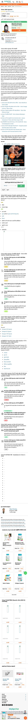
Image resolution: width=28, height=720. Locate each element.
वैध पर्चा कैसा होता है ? (8, 39)
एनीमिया (5, 144)
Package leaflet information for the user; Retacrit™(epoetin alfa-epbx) (13, 520)
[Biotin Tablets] (7, 577)
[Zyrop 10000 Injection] (20, 673)
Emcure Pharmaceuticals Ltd (10, 33)
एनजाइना (5, 352)
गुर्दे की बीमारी (6, 357)
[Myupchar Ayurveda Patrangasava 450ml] (6, 28)
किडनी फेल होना (7, 368)
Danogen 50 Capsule (6, 331)
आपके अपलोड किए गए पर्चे (9, 42)
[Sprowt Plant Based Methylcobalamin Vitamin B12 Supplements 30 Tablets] (7, 536)
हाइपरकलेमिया (6, 359)
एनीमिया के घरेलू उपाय (15, 144)
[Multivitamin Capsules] (20, 557)
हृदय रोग (5, 355)
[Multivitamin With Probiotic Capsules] (20, 536)
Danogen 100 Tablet (6, 336)
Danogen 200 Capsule (7, 329)
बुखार (3, 213)
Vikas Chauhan (13, 509)
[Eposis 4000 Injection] (7, 673)
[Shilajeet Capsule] (20, 577)
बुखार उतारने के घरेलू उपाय (13, 213)
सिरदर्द (3, 218)
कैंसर (5, 366)
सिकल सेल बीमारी (7, 361)
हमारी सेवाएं (4, 697)
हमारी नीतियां (4, 696)
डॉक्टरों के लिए (4, 699)
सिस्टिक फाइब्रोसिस (8, 364)
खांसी (3, 216)
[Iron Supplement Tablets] (7, 557)
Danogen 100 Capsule (7, 333)
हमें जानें (3, 694)
